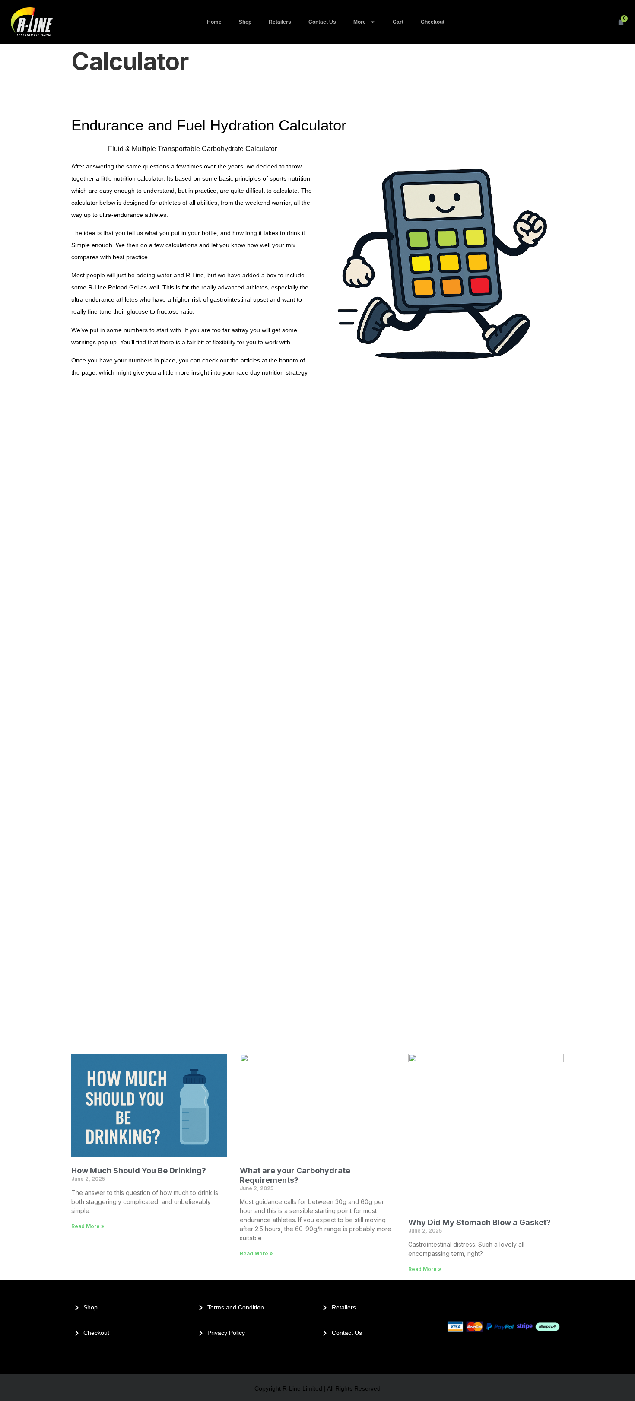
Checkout (432, 22)
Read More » (88, 1226)
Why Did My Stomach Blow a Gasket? (479, 1222)
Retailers (280, 22)
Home (214, 22)
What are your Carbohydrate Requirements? (295, 1175)
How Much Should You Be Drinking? (138, 1170)
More (359, 22)
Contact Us (322, 22)
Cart (398, 22)
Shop (245, 22)
